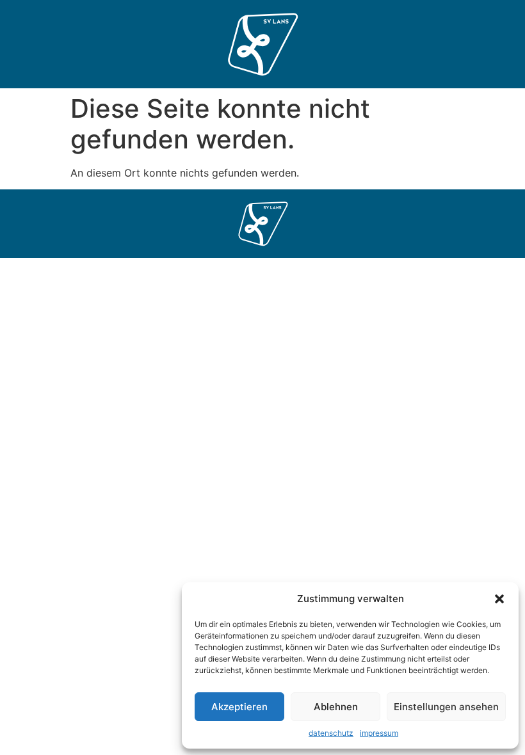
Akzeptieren (239, 707)
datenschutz (331, 733)
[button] (499, 598)
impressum (379, 733)
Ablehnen (336, 707)
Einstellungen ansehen (446, 707)
